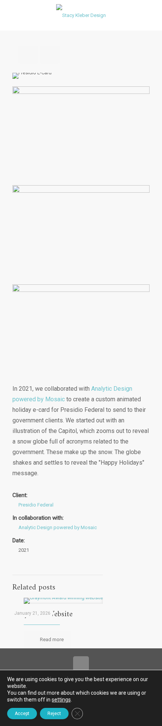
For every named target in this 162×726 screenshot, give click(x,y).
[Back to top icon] (81, 664)
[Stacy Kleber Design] (81, 15)
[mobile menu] (151, 15)
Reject (54, 713)
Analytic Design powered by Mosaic (57, 527)
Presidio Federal (35, 505)
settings (61, 700)
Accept (22, 713)
